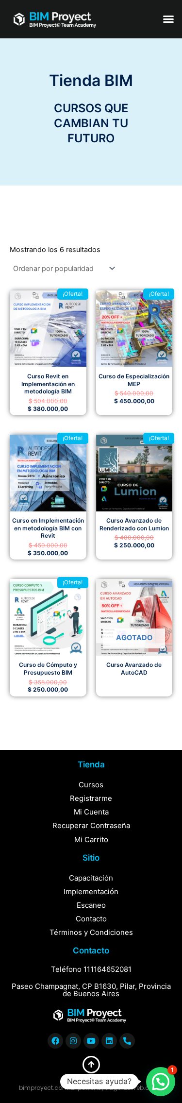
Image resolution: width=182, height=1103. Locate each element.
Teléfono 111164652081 (91, 969)
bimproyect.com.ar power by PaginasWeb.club (88, 1088)
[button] (168, 19)
